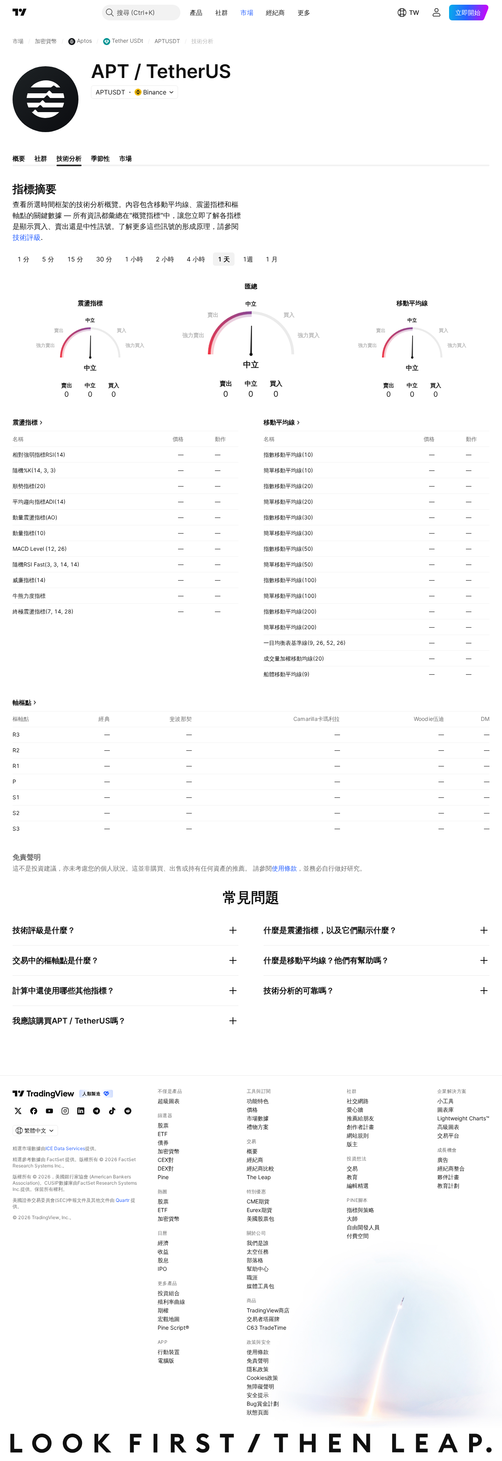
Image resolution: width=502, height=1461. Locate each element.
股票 (163, 1125)
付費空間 (358, 1235)
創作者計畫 (360, 1126)
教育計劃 (448, 1185)
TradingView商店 (268, 1310)
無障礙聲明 (260, 1386)
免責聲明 (258, 1360)
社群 (221, 12)
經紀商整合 (451, 1168)
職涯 (252, 1277)
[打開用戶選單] (436, 12)
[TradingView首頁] (20, 12)
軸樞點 (22, 702)
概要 (252, 1151)
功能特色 (258, 1101)
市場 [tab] (125, 158)
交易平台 (448, 1135)
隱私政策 (258, 1369)
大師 (352, 1218)
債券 (163, 1142)
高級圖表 (448, 1126)
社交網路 (358, 1101)
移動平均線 (279, 422)
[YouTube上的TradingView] (49, 1110)
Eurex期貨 (259, 1210)
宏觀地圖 (169, 1319)
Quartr (122, 1200)
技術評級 (27, 237)
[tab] (23, 259)
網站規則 (358, 1135)
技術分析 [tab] (69, 158)
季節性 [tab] (100, 158)
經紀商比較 (260, 1168)
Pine (163, 1177)
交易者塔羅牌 (263, 1319)
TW (414, 12)
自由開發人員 (363, 1227)
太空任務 (258, 1251)
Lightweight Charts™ (463, 1118)
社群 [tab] (41, 158)
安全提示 (258, 1395)
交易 (352, 1168)
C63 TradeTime (266, 1327)
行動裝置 (169, 1351)
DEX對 (166, 1168)
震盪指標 (25, 422)
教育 (352, 1177)
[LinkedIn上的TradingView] (80, 1110)
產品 (196, 12)
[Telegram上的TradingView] (96, 1110)
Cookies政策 (262, 1377)
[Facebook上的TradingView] (33, 1110)
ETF (162, 1134)
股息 (163, 1260)
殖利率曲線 (171, 1301)
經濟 (163, 1243)
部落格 (255, 1260)
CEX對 (166, 1159)
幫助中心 (258, 1268)
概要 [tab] (19, 158)
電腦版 (166, 1360)
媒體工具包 (260, 1286)
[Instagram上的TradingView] (65, 1110)
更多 (304, 12)
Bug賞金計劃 (263, 1403)
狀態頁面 (258, 1412)
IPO (162, 1268)
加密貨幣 (169, 1151)
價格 (252, 1109)
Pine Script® (173, 1327)
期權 (163, 1310)
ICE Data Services (65, 1148)
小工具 (445, 1101)
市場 (246, 12)
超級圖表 (169, 1101)
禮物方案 (258, 1126)
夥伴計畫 (448, 1177)
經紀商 (275, 12)
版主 (352, 1144)
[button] (208, 12)
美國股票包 (260, 1218)
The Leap (259, 1177)
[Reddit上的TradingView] (127, 1110)
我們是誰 (258, 1243)
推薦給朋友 (360, 1118)
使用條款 (284, 868)
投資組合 (169, 1293)
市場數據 (258, 1118)
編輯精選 (358, 1185)
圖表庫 (445, 1109)
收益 (163, 1251)
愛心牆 (355, 1109)
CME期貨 (258, 1201)
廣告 (442, 1159)
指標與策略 (360, 1210)
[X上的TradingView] (18, 1110)
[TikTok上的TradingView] (112, 1110)
